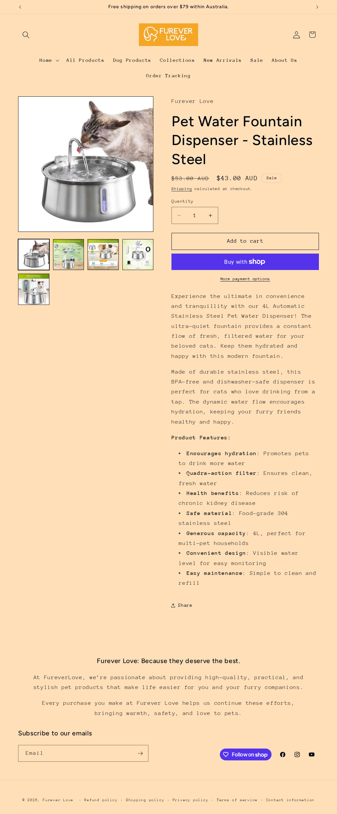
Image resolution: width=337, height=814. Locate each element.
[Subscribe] (140, 753)
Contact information (290, 800)
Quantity (182, 201)
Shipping (181, 188)
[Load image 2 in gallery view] (68, 254)
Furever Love (58, 800)
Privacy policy (191, 800)
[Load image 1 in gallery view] (33, 254)
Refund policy (100, 800)
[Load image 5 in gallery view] (33, 289)
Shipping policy (145, 800)
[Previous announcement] (20, 7)
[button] (26, 34)
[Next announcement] (317, 7)
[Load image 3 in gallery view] (103, 254)
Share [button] (185, 605)
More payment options (245, 279)
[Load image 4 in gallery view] (138, 254)
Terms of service (237, 800)
